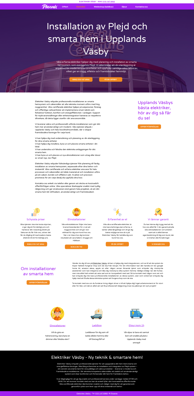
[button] (158, 244)
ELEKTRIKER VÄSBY (87, 1)
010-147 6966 (109, 1)
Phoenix (114, 393)
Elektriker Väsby (100, 263)
